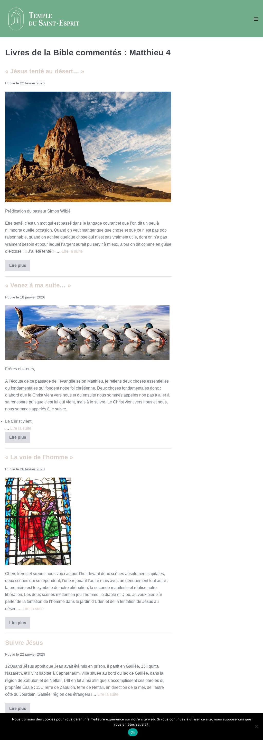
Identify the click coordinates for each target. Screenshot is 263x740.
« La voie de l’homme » (39, 457)
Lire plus (19, 267)
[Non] (256, 726)
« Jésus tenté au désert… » (44, 71)
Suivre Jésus (24, 642)
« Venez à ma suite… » (38, 285)
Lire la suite (72, 251)
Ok (132, 732)
